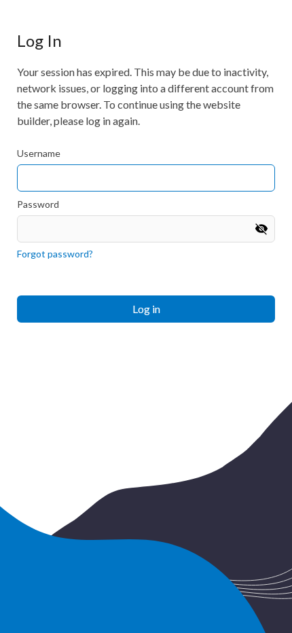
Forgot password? (55, 253)
